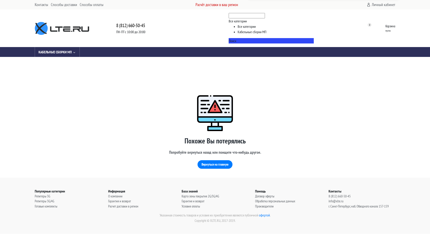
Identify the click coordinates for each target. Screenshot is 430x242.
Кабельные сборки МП (55, 52)
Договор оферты (264, 196)
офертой (264, 215)
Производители (264, 206)
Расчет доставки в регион (123, 206)
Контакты (41, 4)
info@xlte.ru (336, 201)
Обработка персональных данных (275, 201)
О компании (115, 196)
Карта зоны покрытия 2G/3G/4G (200, 196)
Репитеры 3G (42, 196)
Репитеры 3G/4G (44, 201)
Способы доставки (64, 4)
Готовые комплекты (46, 206)
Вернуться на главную (215, 164)
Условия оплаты (191, 206)
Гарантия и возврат (119, 201)
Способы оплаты (91, 4)
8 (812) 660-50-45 (130, 25)
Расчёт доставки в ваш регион (217, 4)
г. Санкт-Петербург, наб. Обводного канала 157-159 (359, 206)
